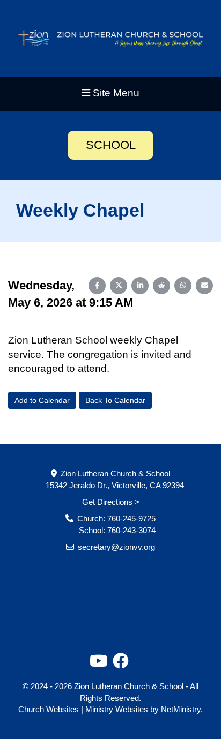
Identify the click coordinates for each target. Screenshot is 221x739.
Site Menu (114, 93)
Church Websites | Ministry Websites (84, 709)
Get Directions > (110, 501)
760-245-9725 (131, 518)
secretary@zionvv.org (116, 546)
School (111, 145)
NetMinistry (181, 709)
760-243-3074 (131, 530)
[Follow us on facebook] (121, 661)
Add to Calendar (42, 400)
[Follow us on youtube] (99, 661)
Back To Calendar (115, 400)
